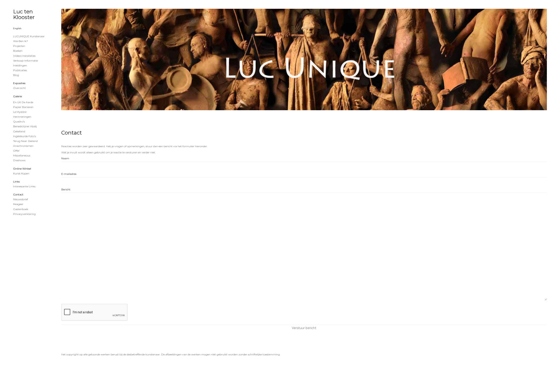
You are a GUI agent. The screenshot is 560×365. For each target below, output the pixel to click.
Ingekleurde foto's (24, 136)
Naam (65, 158)
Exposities (19, 83)
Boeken (18, 50)
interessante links (24, 186)
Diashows (19, 160)
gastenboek (20, 209)
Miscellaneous (21, 155)
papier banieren (23, 107)
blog (16, 75)
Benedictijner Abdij (25, 126)
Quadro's (19, 121)
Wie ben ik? (20, 41)
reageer (18, 204)
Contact (18, 194)
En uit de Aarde (23, 102)
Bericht (65, 189)
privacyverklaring (24, 214)
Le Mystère (19, 111)
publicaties (20, 70)
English (17, 28)
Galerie (17, 96)
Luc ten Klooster (24, 14)
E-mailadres (68, 173)
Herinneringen (22, 116)
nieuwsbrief (20, 199)
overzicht (19, 88)
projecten (19, 46)
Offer (16, 150)
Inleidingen (20, 65)
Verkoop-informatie (25, 60)
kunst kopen (21, 173)
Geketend (19, 131)
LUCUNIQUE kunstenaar (29, 36)
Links (16, 181)
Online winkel (22, 168)
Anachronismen (23, 145)
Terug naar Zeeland (25, 141)
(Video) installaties (24, 55)
